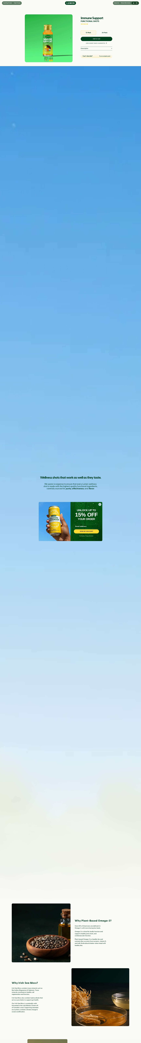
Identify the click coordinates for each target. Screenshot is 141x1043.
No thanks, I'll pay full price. (86, 536)
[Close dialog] (100, 504)
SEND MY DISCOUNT (86, 531)
